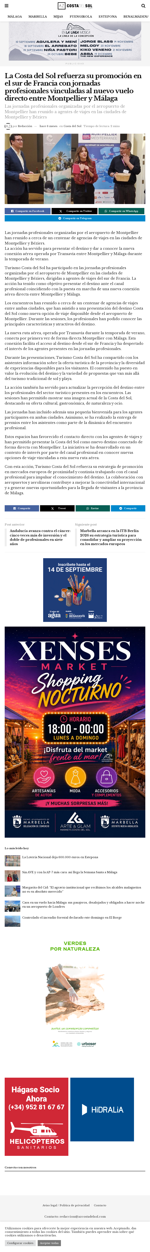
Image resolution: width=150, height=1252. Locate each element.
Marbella (38, 16)
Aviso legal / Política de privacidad (66, 1205)
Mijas (58, 16)
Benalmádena (136, 16)
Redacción (25, 126)
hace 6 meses (48, 126)
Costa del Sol (72, 126)
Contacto (100, 1205)
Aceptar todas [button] (49, 1243)
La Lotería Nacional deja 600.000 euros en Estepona (60, 857)
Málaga (15, 16)
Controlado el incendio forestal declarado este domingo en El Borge (72, 917)
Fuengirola (81, 16)
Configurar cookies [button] (20, 1243)
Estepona (108, 16)
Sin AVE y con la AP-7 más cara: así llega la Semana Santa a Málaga (69, 872)
